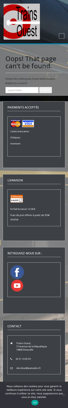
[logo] (22, 21)
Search (46, 90)
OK (35, 402)
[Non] (63, 395)
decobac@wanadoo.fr (28, 368)
